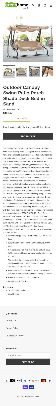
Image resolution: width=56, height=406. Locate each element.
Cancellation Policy (15, 335)
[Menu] (51, 5)
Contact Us (11, 320)
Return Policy (12, 328)
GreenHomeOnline (31, 397)
